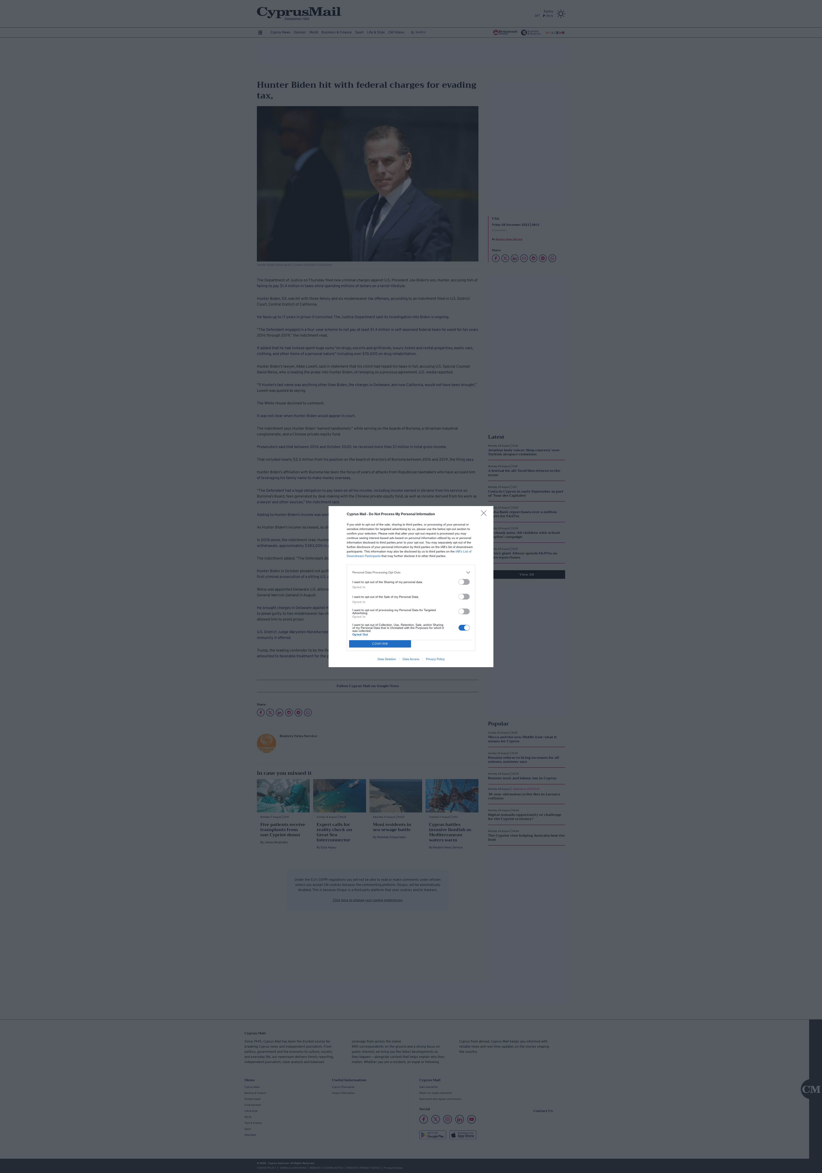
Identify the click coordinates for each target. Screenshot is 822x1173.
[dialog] (411, 586)
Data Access (411, 659)
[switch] (464, 582)
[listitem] (411, 572)
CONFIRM (380, 643)
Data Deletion (387, 659)
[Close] (485, 514)
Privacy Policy (435, 659)
